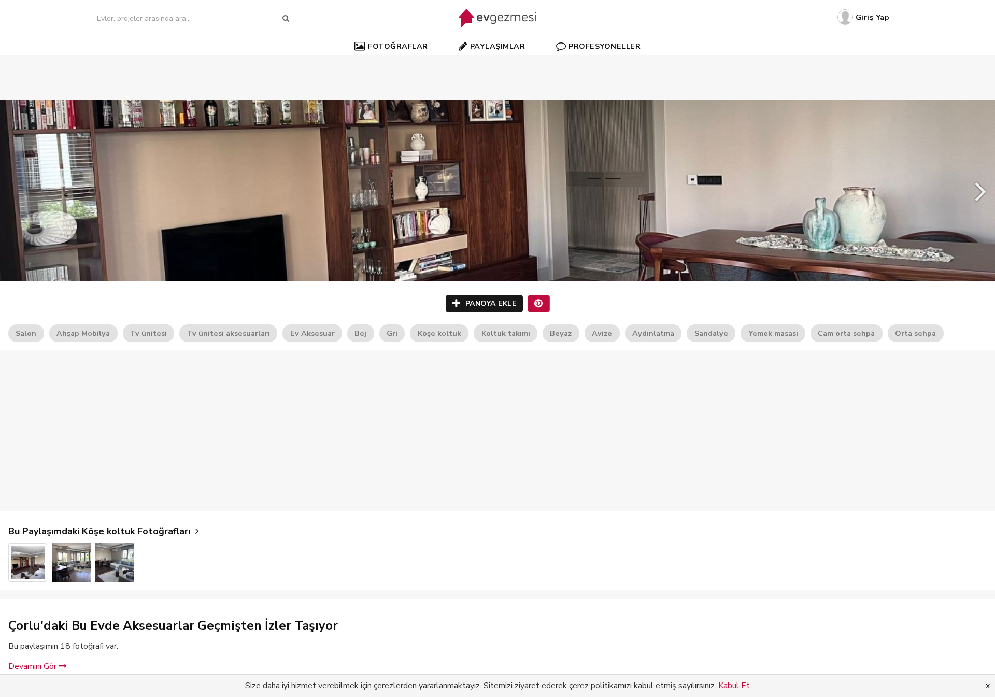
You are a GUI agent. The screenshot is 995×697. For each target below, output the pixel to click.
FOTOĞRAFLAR (398, 46)
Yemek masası (773, 333)
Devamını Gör (33, 666)
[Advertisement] (497, 62)
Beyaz (561, 333)
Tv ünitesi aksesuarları (228, 333)
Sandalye (711, 333)
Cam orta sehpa (846, 333)
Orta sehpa (915, 333)
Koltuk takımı (505, 333)
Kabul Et (734, 685)
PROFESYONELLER (604, 46)
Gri (392, 333)
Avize (602, 333)
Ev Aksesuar (312, 333)
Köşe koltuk (439, 333)
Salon (26, 333)
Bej (360, 333)
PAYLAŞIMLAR (497, 46)
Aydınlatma (653, 333)
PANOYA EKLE (489, 303)
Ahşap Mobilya (83, 333)
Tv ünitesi (148, 333)
